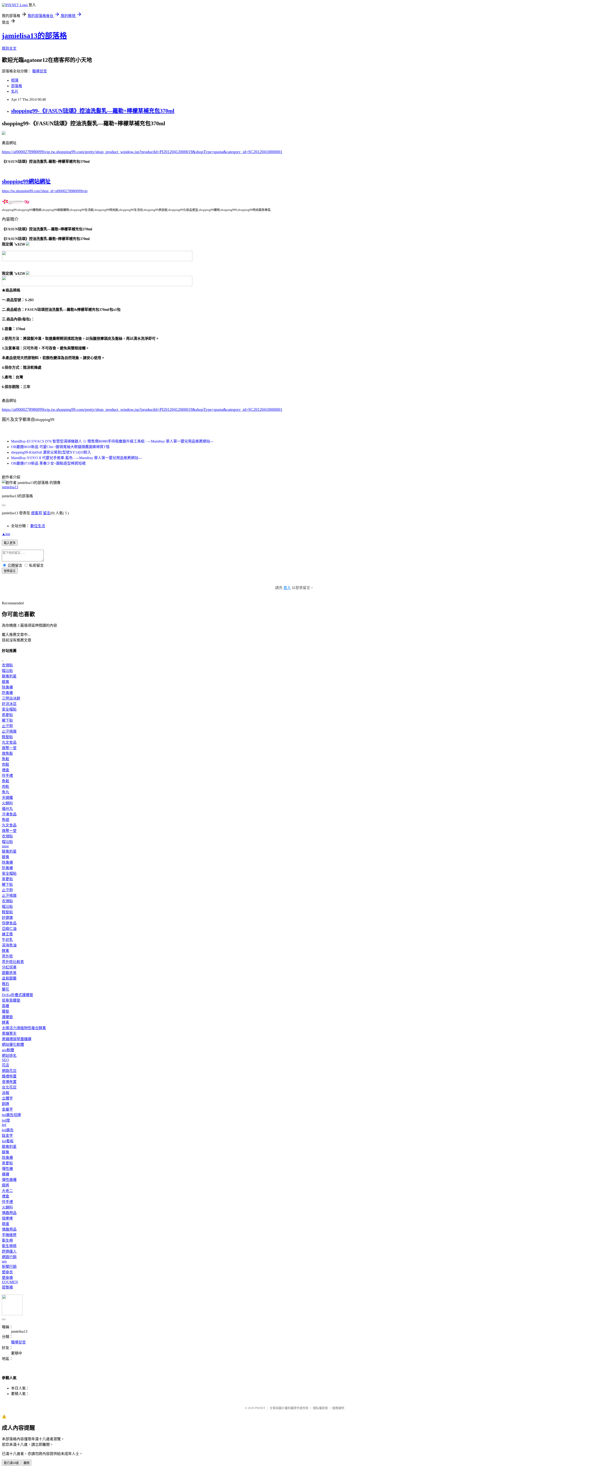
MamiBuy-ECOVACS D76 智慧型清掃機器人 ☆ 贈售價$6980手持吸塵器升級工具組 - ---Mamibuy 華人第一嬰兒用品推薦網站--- (112, 441)
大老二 (7, 1191)
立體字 (7, 1098)
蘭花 (5, 989)
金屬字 (7, 1109)
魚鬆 (5, 759)
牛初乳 (7, 940)
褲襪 (5, 1174)
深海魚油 (9, 945)
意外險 (7, 956)
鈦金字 (7, 1136)
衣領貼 (7, 665)
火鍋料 (7, 803)
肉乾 (5, 787)
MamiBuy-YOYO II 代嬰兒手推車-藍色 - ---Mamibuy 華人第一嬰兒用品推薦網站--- (76, 458)
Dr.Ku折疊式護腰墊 (17, 995)
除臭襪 (7, 687)
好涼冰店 (9, 704)
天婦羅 (7, 798)
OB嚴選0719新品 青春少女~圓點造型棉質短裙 (48, 463)
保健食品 (9, 923)
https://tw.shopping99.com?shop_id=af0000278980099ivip (44, 191)
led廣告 (8, 1130)
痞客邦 (36, 513)
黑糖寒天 (9, 1033)
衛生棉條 (9, 1246)
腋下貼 (7, 720)
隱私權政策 (320, 1408)
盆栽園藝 (9, 978)
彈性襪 (7, 1169)
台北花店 (9, 1087)
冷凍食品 (9, 814)
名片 (14, 91)
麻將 (5, 1185)
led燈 (6, 1120)
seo (4, 1261)
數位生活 (37, 526)
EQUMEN (10, 1282)
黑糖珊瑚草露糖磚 (16, 1039)
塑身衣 (7, 1272)
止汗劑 (7, 726)
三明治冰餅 (11, 698)
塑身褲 (7, 1278)
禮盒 (5, 770)
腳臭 (5, 682)
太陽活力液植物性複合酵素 (24, 1028)
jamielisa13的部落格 (34, 35)
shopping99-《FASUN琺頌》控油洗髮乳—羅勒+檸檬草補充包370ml (92, 111)
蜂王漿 (7, 934)
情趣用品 (9, 1213)
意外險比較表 (13, 962)
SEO (5, 1060)
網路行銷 (9, 1257)
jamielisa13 (10, 487)
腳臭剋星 (9, 676)
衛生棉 (7, 1240)
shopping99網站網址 (26, 181)
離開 (26, 1463)
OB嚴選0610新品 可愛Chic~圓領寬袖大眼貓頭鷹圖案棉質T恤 (60, 447)
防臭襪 (7, 693)
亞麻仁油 (9, 929)
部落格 (16, 86)
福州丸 (7, 809)
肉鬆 (5, 764)
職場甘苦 (39, 71)
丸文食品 (9, 742)
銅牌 (5, 1104)
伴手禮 (7, 775)
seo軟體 (8, 1050)
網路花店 (9, 1071)
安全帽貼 (9, 709)
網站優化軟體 (13, 1044)
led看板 (8, 1141)
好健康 (7, 918)
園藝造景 (9, 973)
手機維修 (9, 1235)
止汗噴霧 (9, 731)
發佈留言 (10, 571)
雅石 (5, 984)
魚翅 (5, 820)
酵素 (5, 951)
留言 (46, 513)
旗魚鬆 (7, 753)
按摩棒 (7, 1218)
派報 (5, 1093)
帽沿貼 (7, 671)
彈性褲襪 (9, 1180)
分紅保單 (9, 967)
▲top (6, 534)
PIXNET (260, 1408)
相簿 (14, 80)
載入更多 (10, 543)
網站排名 (9, 1056)
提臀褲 (7, 1287)
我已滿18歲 (11, 1463)
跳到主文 (9, 48)
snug (5, 846)
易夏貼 (7, 715)
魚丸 (5, 792)
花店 (5, 1065)
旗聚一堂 (9, 748)
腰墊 (5, 1011)
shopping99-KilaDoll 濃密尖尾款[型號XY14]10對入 (51, 452)
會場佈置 (9, 1082)
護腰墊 (7, 1017)
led (4, 1125)
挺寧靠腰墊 (11, 1000)
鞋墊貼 (7, 737)
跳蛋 (5, 1224)
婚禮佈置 (9, 1076)
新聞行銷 (9, 1267)
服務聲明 (338, 1408)
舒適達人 (9, 1251)
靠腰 (5, 1006)
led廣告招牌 (11, 1115)
